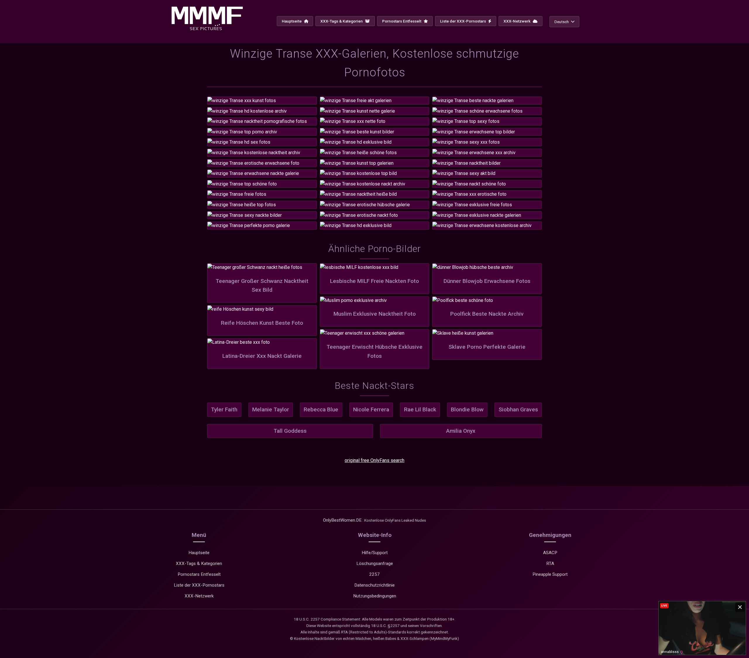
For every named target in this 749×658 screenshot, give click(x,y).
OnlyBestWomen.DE (342, 520)
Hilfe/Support (375, 552)
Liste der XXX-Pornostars (463, 21)
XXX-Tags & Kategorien (342, 21)
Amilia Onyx (460, 430)
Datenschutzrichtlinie (374, 585)
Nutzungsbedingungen (374, 596)
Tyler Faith (224, 409)
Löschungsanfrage (374, 563)
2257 (374, 574)
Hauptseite (292, 21)
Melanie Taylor (270, 409)
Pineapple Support (550, 574)
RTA (550, 563)
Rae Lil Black (420, 409)
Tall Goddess (290, 430)
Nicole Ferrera (371, 409)
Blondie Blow (467, 409)
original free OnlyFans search (374, 460)
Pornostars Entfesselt (402, 21)
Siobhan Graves (518, 409)
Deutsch (561, 21)
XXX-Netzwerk (517, 21)
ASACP (550, 552)
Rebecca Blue (321, 409)
